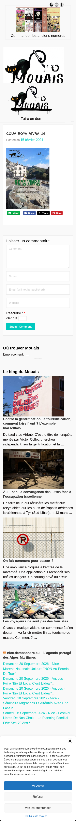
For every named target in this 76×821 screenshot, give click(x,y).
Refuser (38, 796)
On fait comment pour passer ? (28, 561)
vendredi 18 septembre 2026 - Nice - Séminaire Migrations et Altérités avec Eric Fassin (35, 703)
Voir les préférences (38, 807)
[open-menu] (72, 121)
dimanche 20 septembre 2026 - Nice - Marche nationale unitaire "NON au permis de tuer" (36, 669)
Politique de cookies (36, 816)
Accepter (38, 785)
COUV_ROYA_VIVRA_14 (25, 134)
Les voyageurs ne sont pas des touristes (35, 621)
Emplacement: (13, 354)
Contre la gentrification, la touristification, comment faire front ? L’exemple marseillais (37, 423)
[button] (70, 741)
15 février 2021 (31, 140)
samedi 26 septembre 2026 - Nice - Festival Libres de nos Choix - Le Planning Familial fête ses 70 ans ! (36, 718)
